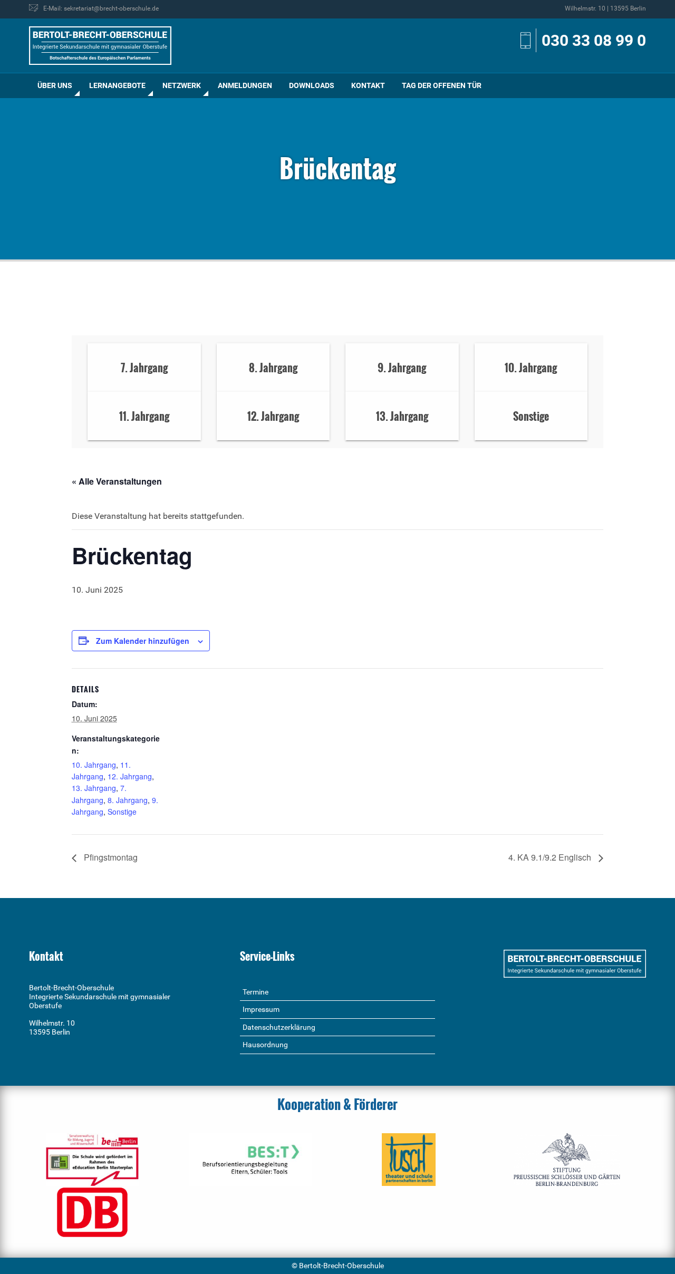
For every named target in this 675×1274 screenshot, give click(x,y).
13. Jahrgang (94, 788)
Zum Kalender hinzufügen (142, 640)
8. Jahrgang (128, 800)
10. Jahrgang (94, 764)
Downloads (311, 85)
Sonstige (122, 811)
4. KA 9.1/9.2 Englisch (550, 857)
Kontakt (368, 85)
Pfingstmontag (110, 857)
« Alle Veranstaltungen (117, 481)
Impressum (261, 1009)
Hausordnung (265, 1044)
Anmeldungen (245, 85)
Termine (255, 992)
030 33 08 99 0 (594, 40)
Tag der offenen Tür (441, 85)
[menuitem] (55, 85)
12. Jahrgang (130, 776)
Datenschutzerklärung (279, 1027)
